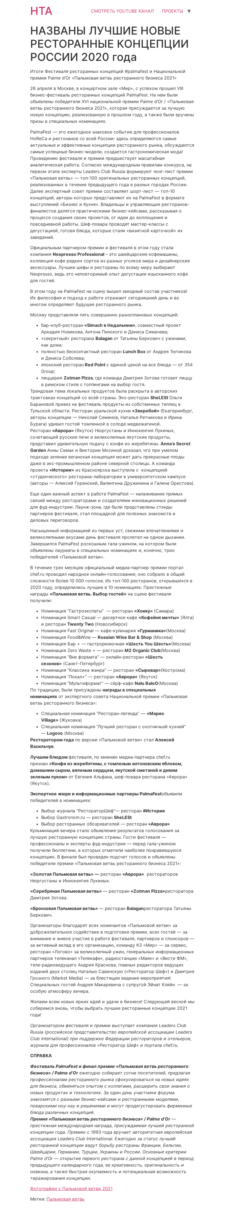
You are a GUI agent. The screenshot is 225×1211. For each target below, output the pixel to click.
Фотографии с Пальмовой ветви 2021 (71, 1188)
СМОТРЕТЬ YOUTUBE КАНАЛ (122, 11)
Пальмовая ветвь (66, 1199)
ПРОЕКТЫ (172, 11)
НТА (41, 11)
